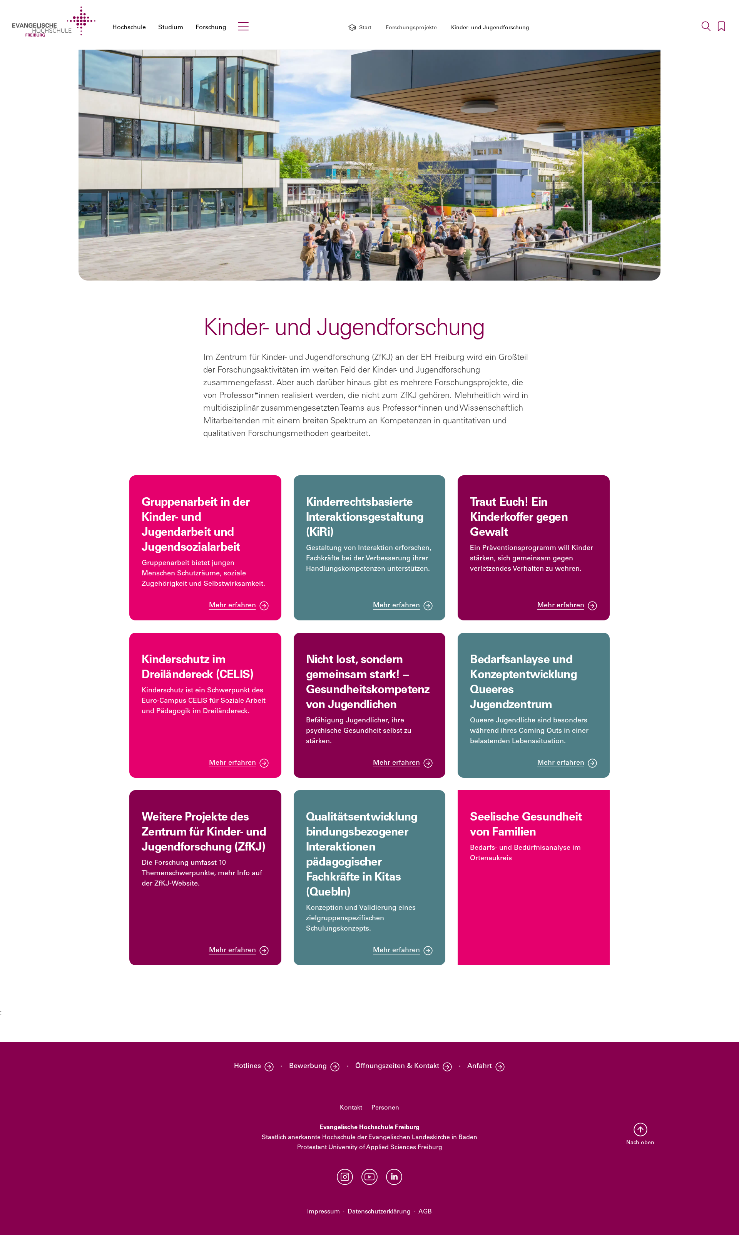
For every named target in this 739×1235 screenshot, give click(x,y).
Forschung (211, 28)
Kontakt (351, 1108)
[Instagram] (345, 1177)
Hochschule (129, 28)
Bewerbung (308, 1066)
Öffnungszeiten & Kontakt (397, 1066)
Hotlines (247, 1066)
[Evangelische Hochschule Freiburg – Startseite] (53, 22)
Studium (170, 28)
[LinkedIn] (394, 1177)
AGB (425, 1212)
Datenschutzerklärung (379, 1212)
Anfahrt (479, 1066)
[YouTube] (369, 1177)
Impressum (323, 1212)
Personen (385, 1108)
